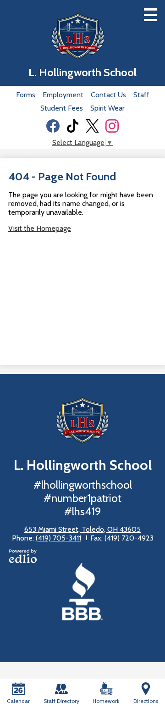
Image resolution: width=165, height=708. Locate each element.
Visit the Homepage (39, 228)
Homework (106, 700)
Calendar (18, 700)
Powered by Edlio (23, 556)
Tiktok (72, 126)
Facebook (53, 126)
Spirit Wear (107, 108)
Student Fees (61, 108)
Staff (141, 94)
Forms (25, 94)
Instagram (112, 126)
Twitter (92, 126)
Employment (63, 94)
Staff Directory (61, 700)
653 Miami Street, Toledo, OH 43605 (82, 529)
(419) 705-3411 (58, 538)
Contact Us (108, 94)
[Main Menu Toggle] (150, 15)
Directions (145, 700)
